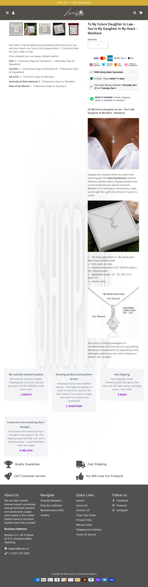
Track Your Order (86, 515)
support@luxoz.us (18, 548)
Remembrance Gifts (52, 510)
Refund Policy (84, 524)
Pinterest (121, 505)
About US (81, 505)
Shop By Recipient (50, 500)
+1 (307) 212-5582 (18, 553)
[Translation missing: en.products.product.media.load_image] (16, 29)
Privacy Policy (84, 520)
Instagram (122, 510)
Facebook (122, 500)
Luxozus (72, 574)
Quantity (92, 39)
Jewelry (44, 515)
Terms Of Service (86, 534)
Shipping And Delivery (89, 529)
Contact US (82, 510)
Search (80, 500)
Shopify (92, 574)
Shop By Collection (51, 505)
